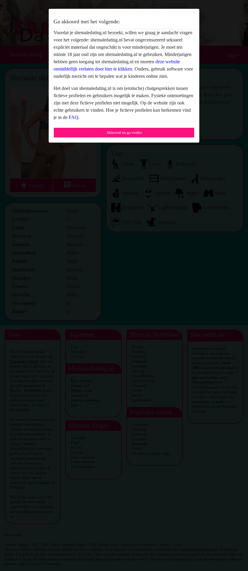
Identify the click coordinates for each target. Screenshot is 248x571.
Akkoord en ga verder (124, 132)
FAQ (73, 117)
